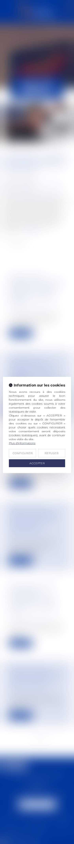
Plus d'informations (22, 443)
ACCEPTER (37, 463)
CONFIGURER (22, 453)
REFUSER (52, 453)
